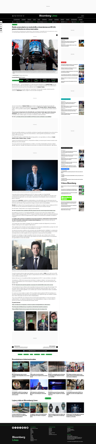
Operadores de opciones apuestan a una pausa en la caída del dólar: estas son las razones (34, 284)
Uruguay (31, 437)
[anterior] (13, 347)
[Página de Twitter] (15, 428)
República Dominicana (33, 439)
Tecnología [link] (50, 19)
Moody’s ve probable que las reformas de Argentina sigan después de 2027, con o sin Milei (56, 375)
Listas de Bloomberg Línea (53, 434)
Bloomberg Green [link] (74, 19)
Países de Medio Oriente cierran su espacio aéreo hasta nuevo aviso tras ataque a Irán (29, 309)
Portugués (23, 77)
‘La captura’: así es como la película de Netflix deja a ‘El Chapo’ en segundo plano (38, 415)
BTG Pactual (20, 354)
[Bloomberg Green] (72, 198)
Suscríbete (68, 428)
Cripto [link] (39, 19)
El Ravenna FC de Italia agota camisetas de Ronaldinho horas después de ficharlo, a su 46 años (75, 415)
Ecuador (31, 435)
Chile (31, 433)
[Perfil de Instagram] (20, 428)
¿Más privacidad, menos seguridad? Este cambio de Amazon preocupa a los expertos (49, 347)
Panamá (31, 436)
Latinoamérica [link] (44, 19)
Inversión (43, 354)
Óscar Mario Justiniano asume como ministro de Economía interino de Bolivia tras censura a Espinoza (75, 375)
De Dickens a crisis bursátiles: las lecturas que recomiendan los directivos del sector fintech (21, 347)
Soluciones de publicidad (71, 439)
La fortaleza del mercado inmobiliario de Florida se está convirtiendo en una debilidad (33, 116)
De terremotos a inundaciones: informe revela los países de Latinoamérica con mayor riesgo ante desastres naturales (69, 203)
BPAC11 (45, 107)
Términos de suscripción (70, 430)
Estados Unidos (26, 354)
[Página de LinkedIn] (23, 428)
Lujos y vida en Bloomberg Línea (25, 400)
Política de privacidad (70, 429)
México (31, 430)
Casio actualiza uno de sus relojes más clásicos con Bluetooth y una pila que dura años (56, 415)
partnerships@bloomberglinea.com (72, 436)
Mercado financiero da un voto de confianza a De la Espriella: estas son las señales (20, 375)
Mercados (50, 429)
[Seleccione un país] (23, 16)
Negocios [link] (62, 19)
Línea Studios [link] (56, 19)
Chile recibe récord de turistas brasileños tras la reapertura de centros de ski (38, 375)
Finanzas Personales (52, 432)
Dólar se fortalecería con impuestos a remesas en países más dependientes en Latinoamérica (31, 304)
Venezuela (31, 432)
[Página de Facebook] (13, 428)
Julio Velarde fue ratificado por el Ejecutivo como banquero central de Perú (38, 393)
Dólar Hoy (50, 430)
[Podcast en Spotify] (27, 428)
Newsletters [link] (23, 19)
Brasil (31, 429)
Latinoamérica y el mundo (34, 428)
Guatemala (32, 440)
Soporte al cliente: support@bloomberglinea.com (74, 438)
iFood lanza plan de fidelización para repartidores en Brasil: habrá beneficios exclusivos (30, 306)
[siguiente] (57, 347)
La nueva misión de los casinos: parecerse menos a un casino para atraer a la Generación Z (19, 415)
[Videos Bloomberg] (72, 183)
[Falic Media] (78, 17)
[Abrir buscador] (15, 16)
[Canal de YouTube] (18, 428)
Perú (31, 434)
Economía (50, 428)
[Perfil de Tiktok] (25, 428)
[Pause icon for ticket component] (12, 22)
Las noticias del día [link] (17, 19)
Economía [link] (80, 19)
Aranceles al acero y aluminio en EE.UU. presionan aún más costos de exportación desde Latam (35, 210)
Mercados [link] (29, 19)
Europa (31, 354)
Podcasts (50, 433)
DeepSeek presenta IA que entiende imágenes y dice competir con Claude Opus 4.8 (56, 393)
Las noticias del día (48, 354)
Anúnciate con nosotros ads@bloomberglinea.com (74, 437)
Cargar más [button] (48, 398)
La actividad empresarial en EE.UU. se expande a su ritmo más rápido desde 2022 (74, 393)
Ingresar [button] (82, 15)
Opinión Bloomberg (65, 168)
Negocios (14, 24)
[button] (57, 35)
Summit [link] (34, 19)
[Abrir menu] (13, 16)
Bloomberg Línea (37, 354)
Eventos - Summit (69, 435)
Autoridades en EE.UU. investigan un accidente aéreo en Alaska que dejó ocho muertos (20, 393)
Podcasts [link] (67, 19)
